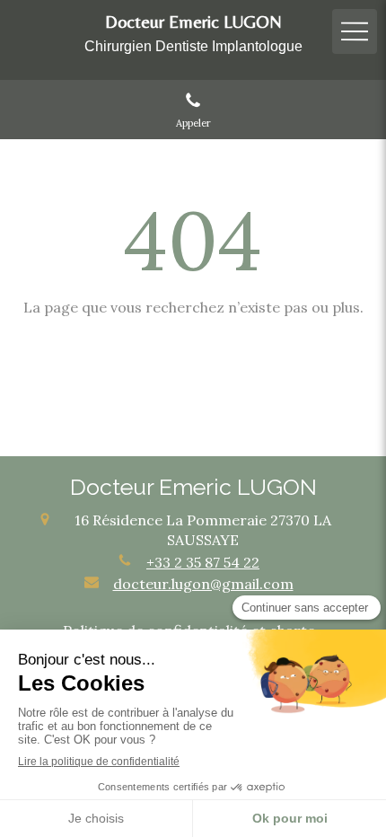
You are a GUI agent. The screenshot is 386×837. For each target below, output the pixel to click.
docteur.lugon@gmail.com (203, 584)
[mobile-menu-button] (354, 31)
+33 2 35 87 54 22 (202, 562)
